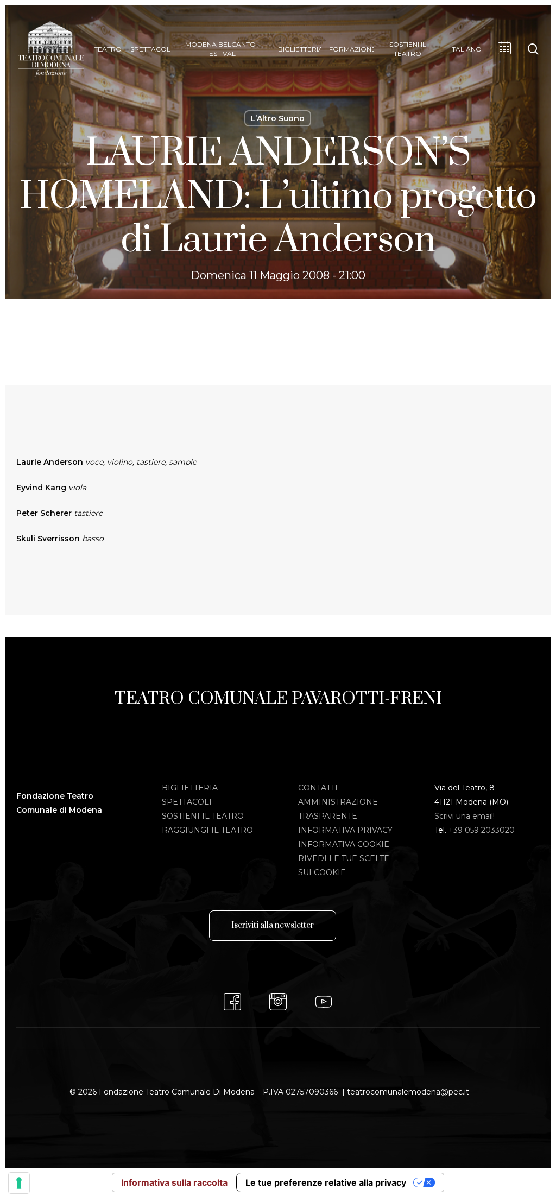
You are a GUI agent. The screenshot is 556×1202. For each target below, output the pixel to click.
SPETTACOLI (187, 802)
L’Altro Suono (278, 118)
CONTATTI (318, 788)
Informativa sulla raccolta (174, 1182)
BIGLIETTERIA (190, 788)
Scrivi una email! (464, 816)
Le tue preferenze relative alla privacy (325, 1182)
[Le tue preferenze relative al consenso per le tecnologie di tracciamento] (19, 1183)
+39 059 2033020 (481, 830)
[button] (272, 925)
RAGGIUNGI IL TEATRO (207, 830)
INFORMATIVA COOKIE (343, 844)
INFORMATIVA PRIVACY (345, 830)
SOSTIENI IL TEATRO (203, 816)
